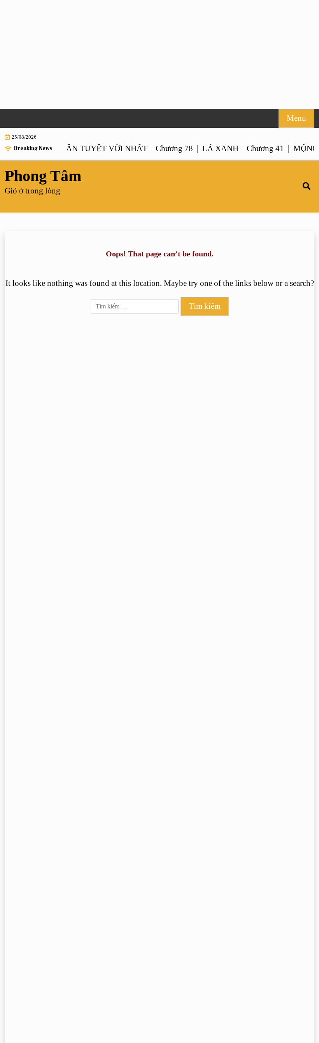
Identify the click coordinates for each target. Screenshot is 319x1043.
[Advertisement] (159, 54)
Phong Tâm (43, 176)
